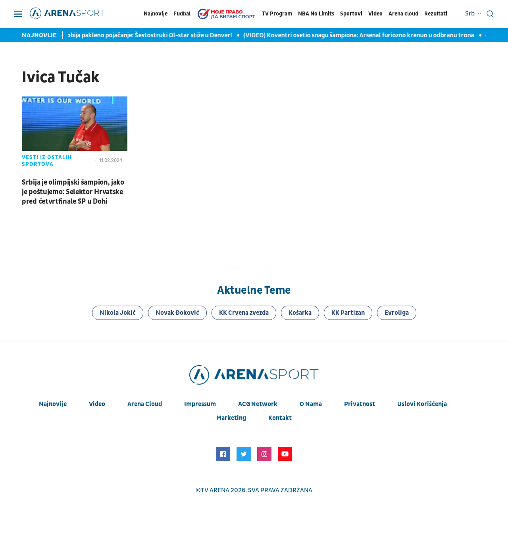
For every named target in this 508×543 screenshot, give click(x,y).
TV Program (277, 13)
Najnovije (155, 13)
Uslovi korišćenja (422, 404)
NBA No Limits (316, 13)
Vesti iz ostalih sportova (47, 161)
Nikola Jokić (118, 313)
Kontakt (280, 418)
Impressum (200, 404)
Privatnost (359, 404)
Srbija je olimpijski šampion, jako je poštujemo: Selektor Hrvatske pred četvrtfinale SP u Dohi (73, 192)
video (97, 404)
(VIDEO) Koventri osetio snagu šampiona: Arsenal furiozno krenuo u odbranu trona (356, 35)
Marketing (231, 418)
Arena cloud (403, 13)
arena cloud (144, 404)
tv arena (215, 490)
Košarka (300, 313)
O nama (311, 404)
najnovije (53, 404)
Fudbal (181, 13)
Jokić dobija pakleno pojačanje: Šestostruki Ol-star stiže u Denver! (137, 35)
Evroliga (397, 313)
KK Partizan (348, 313)
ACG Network (257, 404)
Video (375, 13)
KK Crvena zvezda (244, 313)
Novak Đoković (177, 313)
